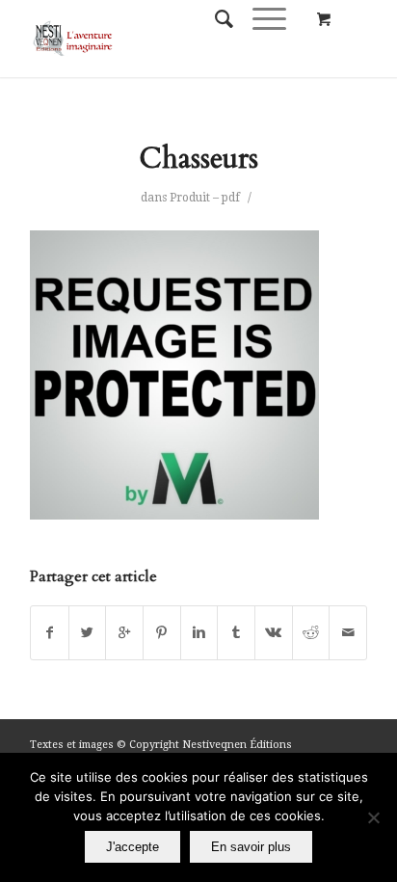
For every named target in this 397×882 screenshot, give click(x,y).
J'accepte (132, 847)
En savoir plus (251, 847)
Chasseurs (198, 158)
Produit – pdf (205, 197)
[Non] (373, 817)
